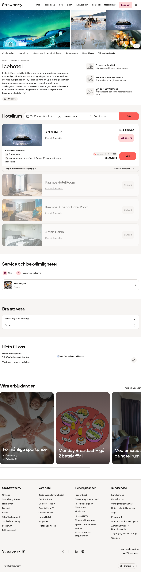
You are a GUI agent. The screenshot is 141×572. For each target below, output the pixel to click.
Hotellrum (24, 53)
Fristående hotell (47, 525)
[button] (22, 135)
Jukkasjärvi (25, 60)
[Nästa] (38, 135)
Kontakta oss (117, 499)
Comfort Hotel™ (47, 503)
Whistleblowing (10, 517)
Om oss (6, 494)
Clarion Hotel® (46, 512)
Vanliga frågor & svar (121, 503)
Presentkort (81, 494)
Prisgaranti (117, 517)
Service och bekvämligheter (47, 53)
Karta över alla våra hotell (51, 494)
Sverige (14, 60)
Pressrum (7, 525)
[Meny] (136, 5)
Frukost (6, 508)
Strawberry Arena (11, 499)
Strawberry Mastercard (86, 499)
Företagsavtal (82, 515)
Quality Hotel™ (46, 508)
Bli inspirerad (9, 530)
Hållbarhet (7, 503)
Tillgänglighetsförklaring (124, 533)
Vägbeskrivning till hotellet (15, 362)
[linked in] (76, 551)
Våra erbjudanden (107, 53)
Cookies (115, 537)
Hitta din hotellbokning (123, 508)
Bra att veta (72, 53)
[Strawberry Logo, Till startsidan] (12, 5)
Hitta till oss (88, 53)
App (113, 512)
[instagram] (69, 551)
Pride (5, 512)
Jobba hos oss (9, 521)
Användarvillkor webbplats (124, 521)
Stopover (43, 521)
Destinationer (46, 499)
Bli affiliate (80, 511)
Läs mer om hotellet (12, 93)
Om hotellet (8, 53)
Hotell (4, 60)
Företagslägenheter (85, 520)
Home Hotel (45, 517)
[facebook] (63, 551)
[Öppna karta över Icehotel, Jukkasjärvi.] (134, 360)
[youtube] (83, 551)
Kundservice (117, 494)
